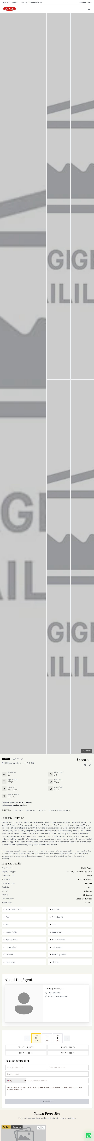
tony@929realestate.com (32, 2)
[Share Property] (90, 765)
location (30, 810)
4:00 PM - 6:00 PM (68, 1053)
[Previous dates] (27, 1038)
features (18, 810)
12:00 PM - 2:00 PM (68, 1047)
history (42, 810)
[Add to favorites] (43, 1127)
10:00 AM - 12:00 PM (26, 1047)
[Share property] (39, 1127)
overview (6, 810)
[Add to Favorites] (85, 765)
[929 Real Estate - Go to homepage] (10, 8)
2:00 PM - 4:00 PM (26, 1053)
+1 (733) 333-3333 (54, 993)
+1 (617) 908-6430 (11, 2)
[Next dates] (67, 1038)
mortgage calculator (60, 810)
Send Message (46, 1101)
